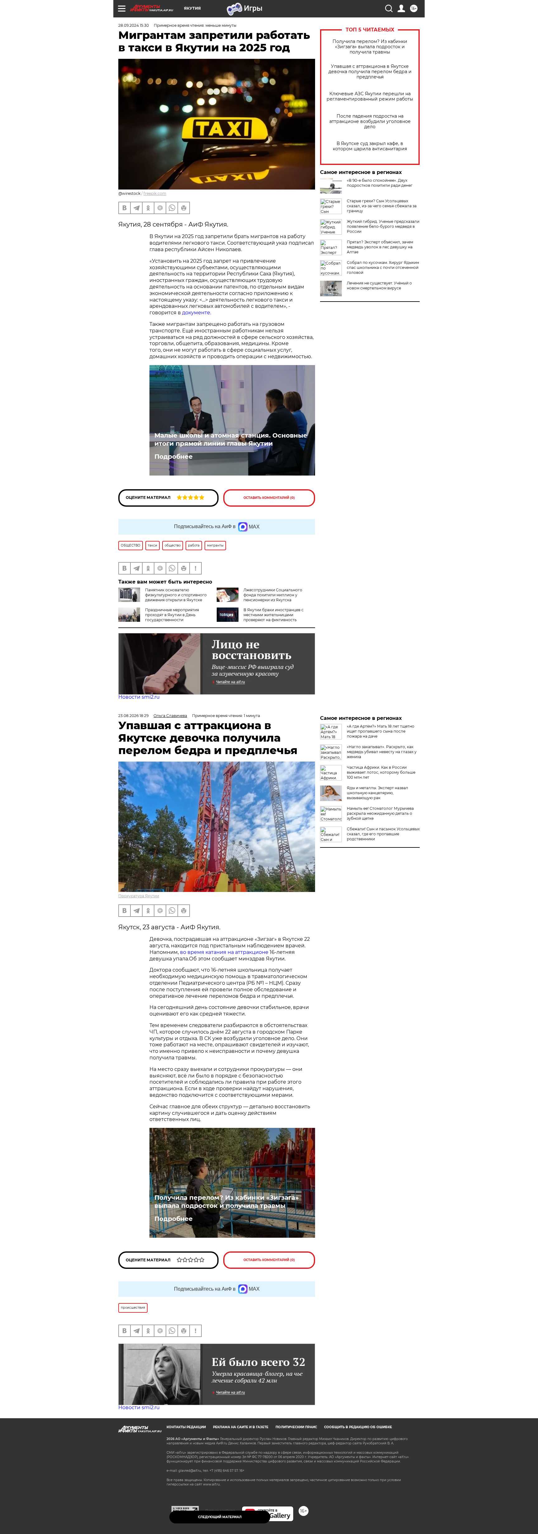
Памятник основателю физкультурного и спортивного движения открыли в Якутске (176, 595)
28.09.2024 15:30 (133, 25)
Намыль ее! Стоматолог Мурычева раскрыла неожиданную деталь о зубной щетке (380, 813)
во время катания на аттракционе (225, 952)
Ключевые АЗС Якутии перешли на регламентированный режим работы (370, 96)
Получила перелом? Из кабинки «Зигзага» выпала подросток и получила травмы (370, 47)
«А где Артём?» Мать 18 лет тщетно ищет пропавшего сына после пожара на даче (380, 731)
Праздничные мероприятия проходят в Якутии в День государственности (172, 615)
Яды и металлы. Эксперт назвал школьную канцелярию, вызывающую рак (377, 793)
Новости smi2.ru (139, 697)
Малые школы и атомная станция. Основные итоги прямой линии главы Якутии (230, 439)
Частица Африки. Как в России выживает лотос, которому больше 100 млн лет (381, 772)
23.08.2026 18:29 (133, 715)
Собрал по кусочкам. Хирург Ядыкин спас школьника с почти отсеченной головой (383, 267)
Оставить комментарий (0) (269, 498)
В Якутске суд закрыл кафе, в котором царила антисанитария (370, 146)
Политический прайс (296, 1427)
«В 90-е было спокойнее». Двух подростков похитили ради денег (380, 183)
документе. (196, 313)
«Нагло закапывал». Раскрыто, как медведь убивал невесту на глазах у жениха (382, 751)
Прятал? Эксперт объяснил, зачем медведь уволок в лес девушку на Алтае (380, 247)
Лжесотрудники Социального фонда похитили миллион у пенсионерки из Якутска (272, 595)
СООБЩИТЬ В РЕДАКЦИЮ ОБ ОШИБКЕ (358, 1427)
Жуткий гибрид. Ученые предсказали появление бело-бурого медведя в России (383, 226)
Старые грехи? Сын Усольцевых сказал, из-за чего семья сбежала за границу (382, 206)
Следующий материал (220, 1517)
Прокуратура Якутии (138, 896)
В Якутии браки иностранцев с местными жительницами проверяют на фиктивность (273, 615)
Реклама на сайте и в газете (240, 1427)
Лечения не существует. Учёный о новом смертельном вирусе (379, 285)
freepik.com (155, 193)
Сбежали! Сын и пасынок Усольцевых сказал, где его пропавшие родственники (383, 834)
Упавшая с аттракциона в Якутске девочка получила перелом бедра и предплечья (370, 72)
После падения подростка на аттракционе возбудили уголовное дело (370, 121)
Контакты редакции (186, 1427)
